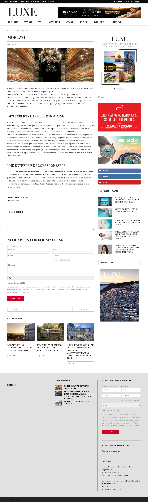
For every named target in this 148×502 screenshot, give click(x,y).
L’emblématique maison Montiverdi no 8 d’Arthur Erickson (50, 348)
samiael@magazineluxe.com (112, 489)
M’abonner (118, 1)
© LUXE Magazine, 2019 (14, 499)
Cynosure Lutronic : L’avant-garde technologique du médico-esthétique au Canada (127, 235)
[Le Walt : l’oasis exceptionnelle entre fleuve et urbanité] (21, 332)
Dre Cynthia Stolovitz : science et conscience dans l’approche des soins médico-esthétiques (127, 249)
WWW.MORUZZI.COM (17, 197)
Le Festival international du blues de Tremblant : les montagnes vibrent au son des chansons (77, 395)
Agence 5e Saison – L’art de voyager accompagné (126, 210)
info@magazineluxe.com (110, 472)
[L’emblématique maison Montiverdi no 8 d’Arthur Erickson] (50, 332)
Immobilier (18, 30)
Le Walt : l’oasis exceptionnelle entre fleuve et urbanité (19, 348)
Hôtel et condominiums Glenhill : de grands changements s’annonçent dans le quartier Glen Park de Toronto (80, 351)
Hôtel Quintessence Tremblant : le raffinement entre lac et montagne (127, 200)
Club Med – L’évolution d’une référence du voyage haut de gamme (127, 222)
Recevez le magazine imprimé (112, 451)
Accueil (10, 30)
